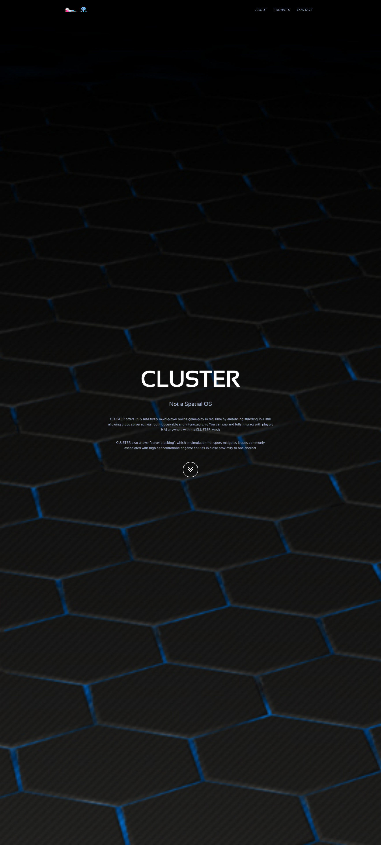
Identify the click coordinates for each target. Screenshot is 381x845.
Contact (305, 9)
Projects (282, 9)
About (261, 9)
